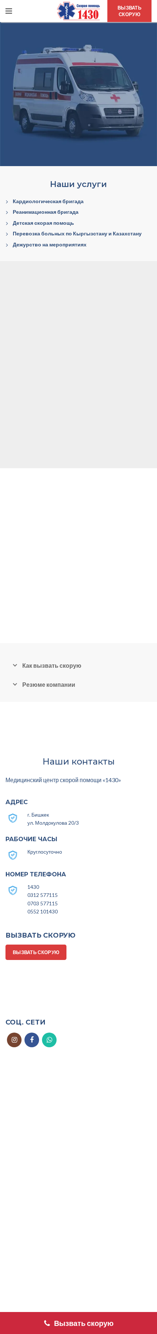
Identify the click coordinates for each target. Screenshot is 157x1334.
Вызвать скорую (84, 1323)
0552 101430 (42, 911)
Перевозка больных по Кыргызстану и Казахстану (77, 233)
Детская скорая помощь (43, 223)
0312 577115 (42, 895)
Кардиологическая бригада (48, 201)
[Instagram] (14, 1040)
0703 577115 (42, 903)
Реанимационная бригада (45, 212)
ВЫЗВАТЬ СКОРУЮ (129, 11)
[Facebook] (31, 1040)
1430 (33, 887)
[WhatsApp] (49, 1040)
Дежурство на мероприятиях (50, 244)
